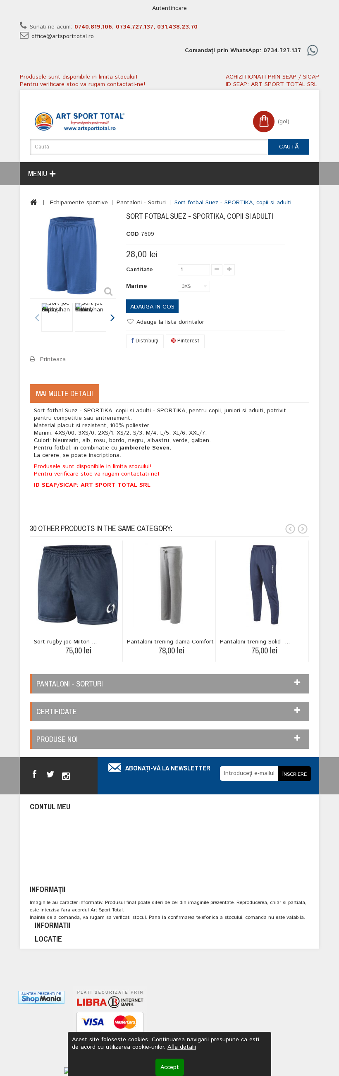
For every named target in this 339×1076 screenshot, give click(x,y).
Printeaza (53, 359)
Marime (137, 286)
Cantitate (139, 269)
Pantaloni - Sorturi (141, 202)
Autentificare (169, 8)
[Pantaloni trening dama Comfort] (171, 584)
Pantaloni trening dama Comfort (170, 642)
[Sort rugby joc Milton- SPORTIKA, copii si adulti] (78, 584)
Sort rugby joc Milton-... (65, 642)
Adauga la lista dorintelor (169, 322)
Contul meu (50, 806)
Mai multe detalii (64, 393)
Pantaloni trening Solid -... (255, 642)
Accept (169, 1067)
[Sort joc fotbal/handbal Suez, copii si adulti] (57, 317)
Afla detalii (181, 1047)
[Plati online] (110, 1025)
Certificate (56, 711)
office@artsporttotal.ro (62, 36)
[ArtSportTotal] (79, 121)
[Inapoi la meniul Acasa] (33, 202)
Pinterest (187, 341)
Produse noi (57, 739)
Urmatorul (112, 318)
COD (132, 234)
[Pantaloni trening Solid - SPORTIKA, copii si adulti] (264, 584)
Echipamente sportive (79, 202)
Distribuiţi (146, 341)
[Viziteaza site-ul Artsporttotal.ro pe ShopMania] (41, 997)
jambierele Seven (144, 448)
